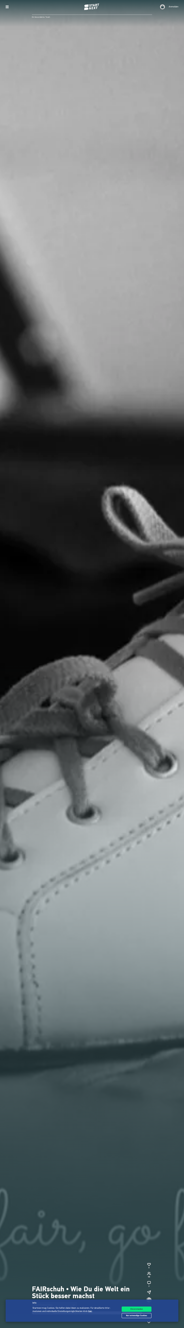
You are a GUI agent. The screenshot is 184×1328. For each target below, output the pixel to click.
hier (90, 1311)
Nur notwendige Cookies (136, 1316)
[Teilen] (149, 1292)
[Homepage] (92, 6)
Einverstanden (136, 1309)
